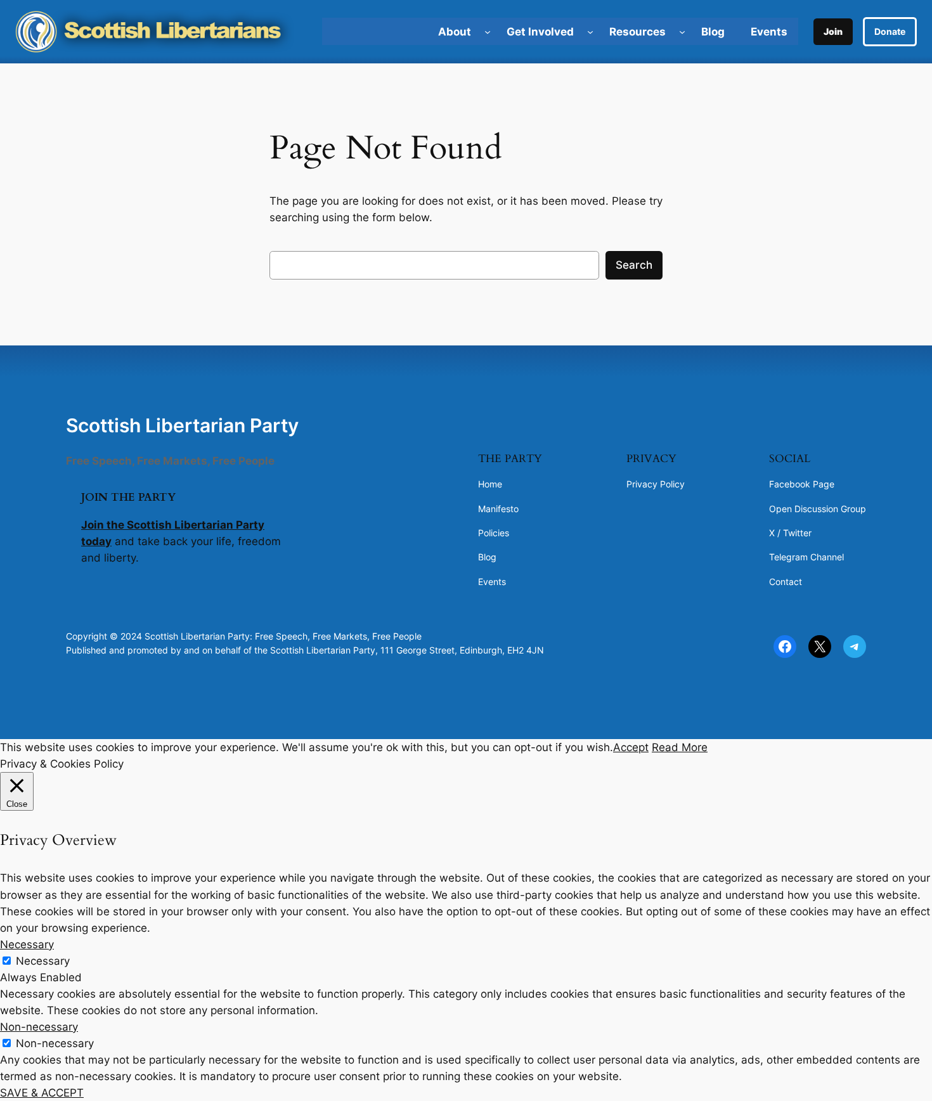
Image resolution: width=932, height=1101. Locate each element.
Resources (637, 31)
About (454, 31)
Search (634, 265)
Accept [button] (631, 747)
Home (490, 484)
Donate (889, 31)
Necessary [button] (27, 944)
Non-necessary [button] (39, 1027)
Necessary (43, 961)
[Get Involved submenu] (590, 32)
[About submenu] (487, 32)
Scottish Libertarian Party (182, 425)
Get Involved (540, 31)
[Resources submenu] (682, 32)
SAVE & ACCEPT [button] (42, 1092)
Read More (680, 747)
